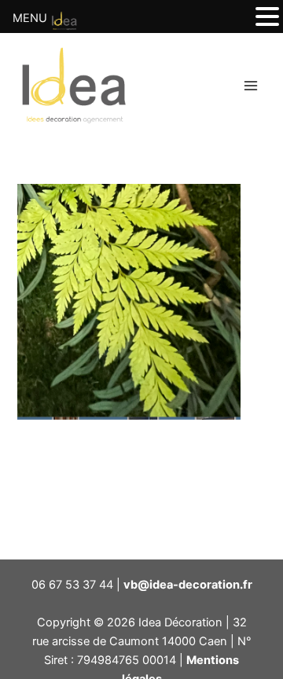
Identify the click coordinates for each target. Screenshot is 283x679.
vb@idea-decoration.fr (187, 585)
